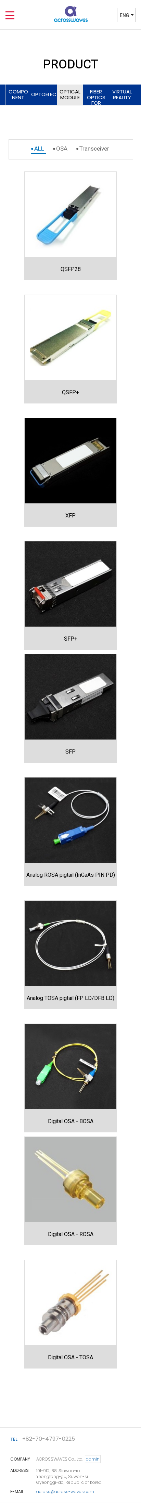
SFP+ (70, 639)
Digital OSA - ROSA (70, 1234)
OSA (61, 148)
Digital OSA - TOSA (70, 1357)
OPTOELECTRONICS (44, 94)
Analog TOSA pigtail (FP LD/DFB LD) (70, 998)
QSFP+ (70, 392)
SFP (70, 752)
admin (93, 1459)
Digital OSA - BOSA (70, 1121)
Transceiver (94, 148)
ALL (39, 148)
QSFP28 (71, 269)
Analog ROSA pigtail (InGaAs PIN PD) (70, 875)
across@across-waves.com (65, 1491)
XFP (70, 515)
